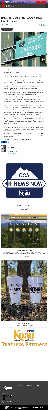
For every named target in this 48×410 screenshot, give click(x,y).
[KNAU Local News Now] (24, 180)
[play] (3, 6)
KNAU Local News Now (24, 206)
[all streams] (46, 6)
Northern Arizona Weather (24, 250)
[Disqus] (24, 365)
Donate (43, 1)
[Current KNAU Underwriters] (24, 338)
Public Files (20, 388)
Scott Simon (7, 24)
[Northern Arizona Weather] (24, 231)
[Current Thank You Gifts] (24, 290)
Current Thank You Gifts (24, 323)
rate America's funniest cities (16, 78)
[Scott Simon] (3, 148)
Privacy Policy (20, 385)
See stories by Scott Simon (14, 153)
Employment (29, 385)
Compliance (29, 388)
